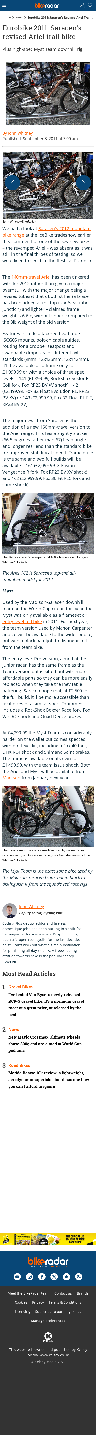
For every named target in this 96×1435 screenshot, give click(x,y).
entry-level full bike (22, 621)
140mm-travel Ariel (31, 277)
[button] (48, 188)
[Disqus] (48, 1165)
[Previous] (12, 182)
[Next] (83, 182)
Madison (12, 778)
